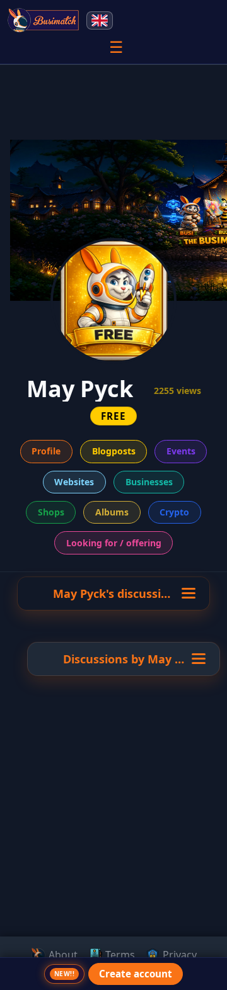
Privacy (178, 955)
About (62, 955)
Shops (51, 512)
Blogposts (114, 451)
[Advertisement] (113, 865)
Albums (112, 512)
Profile (46, 451)
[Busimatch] (44, 20)
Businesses (149, 482)
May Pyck (174, 659)
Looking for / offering (113, 543)
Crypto (174, 512)
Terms (119, 955)
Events (180, 451)
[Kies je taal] (99, 20)
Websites (74, 482)
